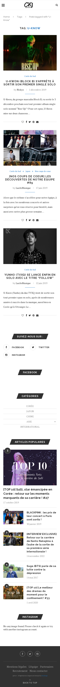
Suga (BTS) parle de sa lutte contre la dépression (41, 570)
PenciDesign (45, 675)
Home (6, 17)
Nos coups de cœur (43, 171)
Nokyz (20, 89)
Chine (30, 416)
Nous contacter (39, 670)
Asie (29, 421)
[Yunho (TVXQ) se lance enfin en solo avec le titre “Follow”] (30, 246)
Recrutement (20, 670)
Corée (30, 406)
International (30, 426)
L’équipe (33, 666)
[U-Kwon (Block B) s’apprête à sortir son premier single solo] (30, 53)
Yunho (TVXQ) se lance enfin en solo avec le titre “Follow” (30, 276)
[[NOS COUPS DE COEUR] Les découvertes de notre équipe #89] (30, 148)
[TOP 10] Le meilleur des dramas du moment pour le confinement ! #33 (40, 593)
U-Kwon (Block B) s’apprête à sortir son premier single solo (30, 83)
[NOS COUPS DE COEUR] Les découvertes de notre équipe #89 (30, 179)
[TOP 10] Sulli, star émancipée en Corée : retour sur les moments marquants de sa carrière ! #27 (27, 494)
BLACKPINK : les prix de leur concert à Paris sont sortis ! (41, 516)
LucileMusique (23, 187)
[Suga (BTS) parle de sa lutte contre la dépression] (13, 571)
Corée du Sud (30, 76)
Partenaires (46, 666)
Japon (28, 171)
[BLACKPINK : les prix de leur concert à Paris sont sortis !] (13, 517)
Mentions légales (16, 666)
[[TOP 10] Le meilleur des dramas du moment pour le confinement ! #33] (13, 592)
